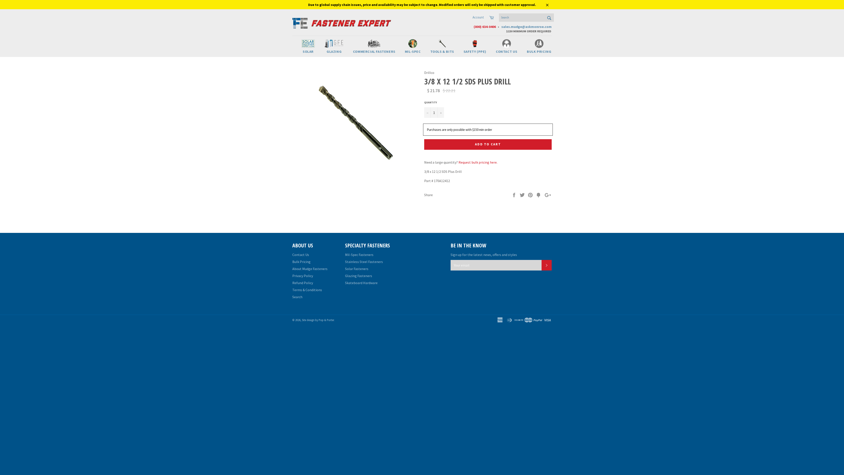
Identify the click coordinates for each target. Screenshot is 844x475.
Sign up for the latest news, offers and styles (484, 254)
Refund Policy (302, 283)
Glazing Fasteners (358, 276)
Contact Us (300, 254)
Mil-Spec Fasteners (359, 254)
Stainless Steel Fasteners (364, 261)
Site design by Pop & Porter (318, 320)
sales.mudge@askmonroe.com (526, 26)
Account (478, 17)
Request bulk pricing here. (477, 162)
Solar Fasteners (356, 269)
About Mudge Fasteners (309, 269)
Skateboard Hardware (361, 283)
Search (297, 297)
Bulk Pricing (301, 261)
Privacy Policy (302, 276)
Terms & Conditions (307, 290)
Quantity (430, 102)
